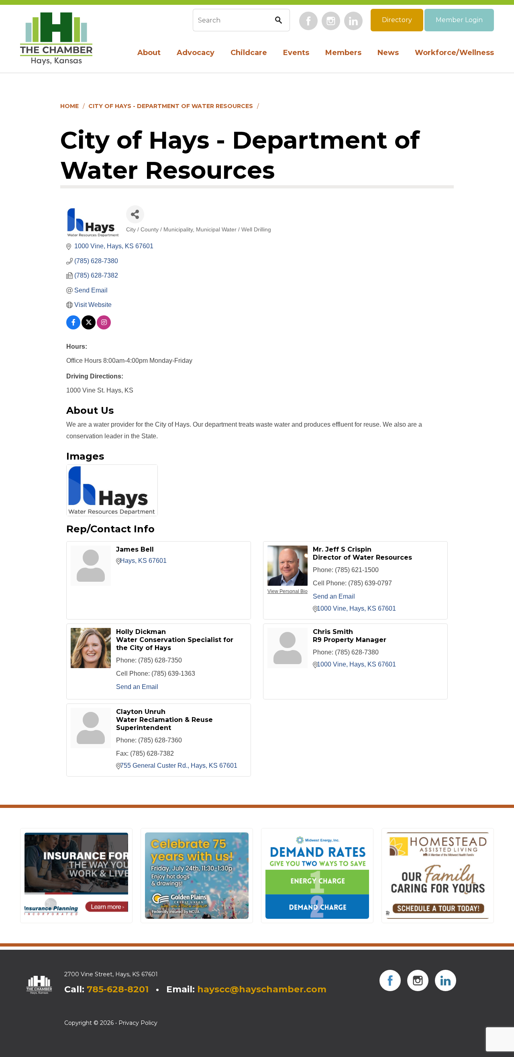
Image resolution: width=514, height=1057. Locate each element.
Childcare (248, 52)
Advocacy (195, 52)
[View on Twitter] (89, 327)
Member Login (459, 20)
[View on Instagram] (104, 327)
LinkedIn (353, 21)
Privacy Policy (137, 1022)
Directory (397, 20)
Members (343, 52)
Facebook (308, 21)
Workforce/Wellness (454, 52)
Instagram (331, 21)
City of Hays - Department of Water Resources (170, 106)
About (149, 52)
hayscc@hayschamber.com (261, 989)
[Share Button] (135, 214)
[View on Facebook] (73, 327)
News (388, 52)
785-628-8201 (118, 989)
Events (296, 52)
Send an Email (334, 596)
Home (69, 106)
